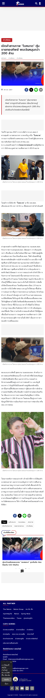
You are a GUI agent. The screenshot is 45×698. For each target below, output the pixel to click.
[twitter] (31, 90)
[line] (36, 90)
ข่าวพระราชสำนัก (8, 630)
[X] (17, 688)
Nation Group (18, 609)
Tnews (19, 618)
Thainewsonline (9, 618)
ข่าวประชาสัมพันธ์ (32, 638)
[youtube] (22, 688)
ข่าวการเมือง (20, 630)
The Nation (7, 609)
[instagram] (32, 688)
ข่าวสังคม (11, 58)
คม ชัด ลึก (29, 609)
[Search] (37, 3)
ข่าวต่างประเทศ (8, 638)
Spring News (25, 614)
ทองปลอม (21, 522)
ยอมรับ (6, 679)
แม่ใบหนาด (12, 522)
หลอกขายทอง (19, 526)
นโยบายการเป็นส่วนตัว (10, 643)
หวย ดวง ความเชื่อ (18, 634)
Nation (16, 614)
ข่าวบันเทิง (6, 634)
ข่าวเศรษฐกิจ (19, 638)
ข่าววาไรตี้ (30, 634)
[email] (41, 90)
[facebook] (26, 90)
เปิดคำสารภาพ (7, 526)
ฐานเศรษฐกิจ (28, 618)
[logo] (18, 3)
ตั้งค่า (6, 684)
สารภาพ (30, 522)
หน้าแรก (3, 58)
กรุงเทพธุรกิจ (7, 614)
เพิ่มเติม (7, 675)
